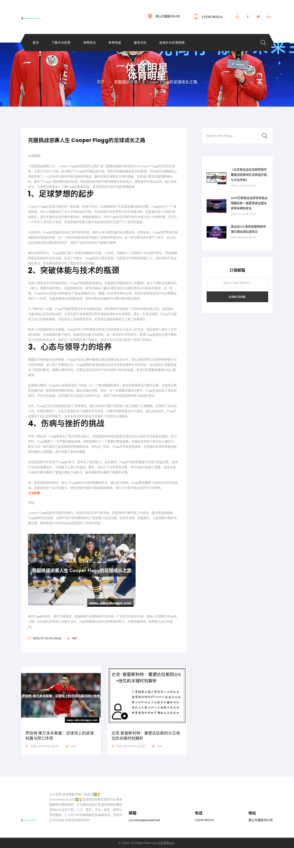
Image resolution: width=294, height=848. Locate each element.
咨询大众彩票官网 (172, 42)
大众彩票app (165, 843)
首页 (35, 42)
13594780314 (212, 17)
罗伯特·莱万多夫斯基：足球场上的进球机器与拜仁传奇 (59, 735)
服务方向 (140, 42)
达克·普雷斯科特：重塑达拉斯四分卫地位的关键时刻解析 (145, 735)
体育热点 (89, 42)
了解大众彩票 (60, 42)
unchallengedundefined (144, 820)
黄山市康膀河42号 (167, 16)
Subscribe (237, 296)
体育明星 (114, 42)
